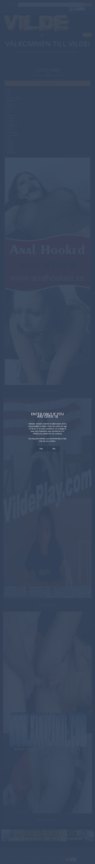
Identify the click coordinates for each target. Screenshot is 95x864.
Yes (41, 448)
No (54, 448)
